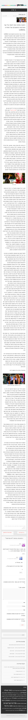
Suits (21, 690)
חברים (5, 698)
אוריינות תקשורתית (21, 526)
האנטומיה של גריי (20, 694)
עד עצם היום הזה (19, 708)
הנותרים (21, 698)
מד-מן (16, 700)
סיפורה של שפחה (17, 706)
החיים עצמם (23, 696)
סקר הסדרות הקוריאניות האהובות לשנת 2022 (17, 644)
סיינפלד (22, 706)
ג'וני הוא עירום (22, 532)
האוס (5, 693)
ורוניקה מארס (10, 698)
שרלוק (7, 710)
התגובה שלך (21, 587)
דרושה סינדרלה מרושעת (7, 533)
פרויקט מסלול (6, 708)
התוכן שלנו (9, 526)
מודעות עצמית (12, 700)
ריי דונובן (24, 710)
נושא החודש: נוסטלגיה (21, 703)
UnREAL (23, 528)
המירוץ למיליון (12, 696)
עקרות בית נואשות (12, 708)
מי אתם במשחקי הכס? (18, 674)
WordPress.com (9, 715)
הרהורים (13, 526)
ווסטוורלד (14, 698)
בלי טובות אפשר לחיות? (15, 677)
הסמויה (18, 698)
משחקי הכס (6, 700)
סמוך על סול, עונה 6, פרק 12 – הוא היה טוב (17, 650)
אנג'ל (13, 690)
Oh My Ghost (17, 690)
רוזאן (3, 708)
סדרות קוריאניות (9, 703)
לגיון (23, 700)
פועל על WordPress (22, 715)
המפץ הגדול (7, 696)
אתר (24, 610)
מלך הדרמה (13, 110)
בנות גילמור (16, 692)
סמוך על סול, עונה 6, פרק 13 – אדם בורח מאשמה (16, 647)
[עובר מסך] (14, 6)
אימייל (23, 606)
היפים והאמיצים (18, 696)
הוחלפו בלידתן (5, 694)
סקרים (24, 708)
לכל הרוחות (20, 700)
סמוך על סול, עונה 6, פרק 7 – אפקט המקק (17, 653)
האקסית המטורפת (12, 694)
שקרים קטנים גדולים (11, 710)
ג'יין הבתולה (10, 693)
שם (24, 602)
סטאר (25, 706)
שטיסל (21, 710)
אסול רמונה (16, 526)
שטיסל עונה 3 (16, 710)
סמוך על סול (8, 706)
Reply (24, 553)
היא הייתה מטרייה (19, 671)
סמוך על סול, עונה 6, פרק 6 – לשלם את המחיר (16, 656)
